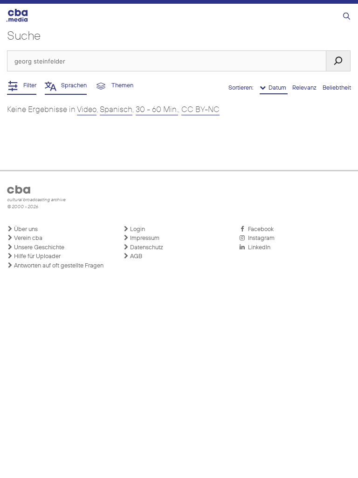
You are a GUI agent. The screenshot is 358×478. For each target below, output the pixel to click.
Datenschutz (146, 248)
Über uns (25, 229)
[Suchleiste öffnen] (346, 16)
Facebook (259, 229)
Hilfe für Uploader (37, 256)
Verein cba (27, 238)
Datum (277, 88)
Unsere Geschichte (38, 248)
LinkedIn (257, 248)
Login (137, 229)
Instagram (260, 238)
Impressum (144, 238)
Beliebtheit (337, 88)
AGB (135, 256)
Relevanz (305, 88)
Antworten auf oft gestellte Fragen (58, 266)
